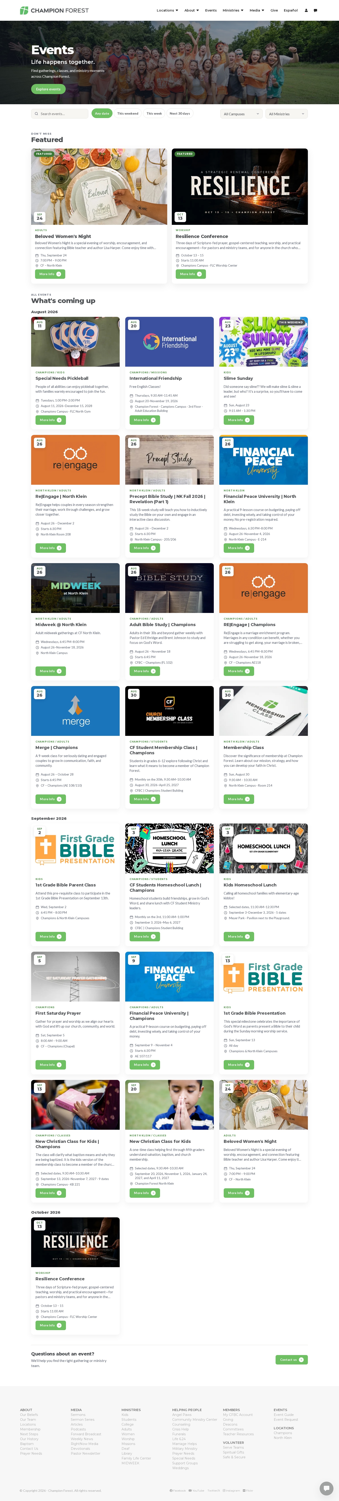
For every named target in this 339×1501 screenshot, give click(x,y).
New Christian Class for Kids (160, 1141)
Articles (77, 1424)
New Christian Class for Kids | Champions (67, 1144)
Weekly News (82, 1439)
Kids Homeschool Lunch (250, 885)
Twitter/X (213, 1490)
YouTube (198, 1490)
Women (128, 1434)
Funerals (179, 1434)
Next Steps (29, 1434)
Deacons (230, 1424)
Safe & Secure (234, 1457)
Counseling (181, 1424)
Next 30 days (180, 113)
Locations (28, 1424)
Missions (128, 1444)
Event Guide (284, 1415)
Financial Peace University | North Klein (260, 499)
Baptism (27, 1444)
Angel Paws (181, 1415)
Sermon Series (82, 1420)
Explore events (48, 89)
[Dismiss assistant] (332, 1481)
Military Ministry (184, 1449)
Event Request (286, 1420)
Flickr (249, 1490)
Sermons (78, 1415)
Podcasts (78, 1429)
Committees (233, 1429)
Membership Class (244, 747)
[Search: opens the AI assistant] (315, 10)
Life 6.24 (179, 1439)
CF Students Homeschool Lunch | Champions (165, 888)
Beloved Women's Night (63, 236)
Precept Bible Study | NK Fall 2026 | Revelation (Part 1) (167, 499)
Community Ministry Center (194, 1420)
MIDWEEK (130, 1463)
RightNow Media (84, 1444)
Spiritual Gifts (233, 1452)
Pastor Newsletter (85, 1453)
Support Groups (185, 1463)
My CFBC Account (238, 1415)
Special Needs (183, 1458)
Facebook (179, 1490)
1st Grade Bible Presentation (254, 1013)
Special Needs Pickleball (62, 378)
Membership (30, 1429)
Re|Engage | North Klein (61, 496)
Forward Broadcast (86, 1434)
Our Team (28, 1420)
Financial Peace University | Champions (159, 1016)
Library (127, 1453)
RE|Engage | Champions (249, 624)
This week (154, 113)
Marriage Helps (184, 1444)
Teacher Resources (238, 1434)
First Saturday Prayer (58, 1013)
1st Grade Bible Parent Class (66, 885)
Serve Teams (233, 1447)
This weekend (127, 113)
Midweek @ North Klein (61, 624)
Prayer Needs (31, 1453)
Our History (29, 1439)
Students (129, 1420)
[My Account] (305, 10)
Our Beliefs (29, 1415)
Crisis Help (180, 1429)
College (128, 1424)
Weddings (180, 1468)
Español (291, 10)
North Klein (283, 1438)
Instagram (232, 1490)
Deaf (125, 1449)
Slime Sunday (238, 378)
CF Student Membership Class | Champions (163, 750)
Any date (102, 113)
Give (274, 10)
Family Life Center (136, 1458)
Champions (283, 1433)
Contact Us (29, 1449)
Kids (125, 1415)
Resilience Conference (202, 236)
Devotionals (80, 1449)
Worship (128, 1439)
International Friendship (156, 378)
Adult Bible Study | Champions (163, 624)
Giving (228, 1420)
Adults (127, 1429)
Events (211, 10)
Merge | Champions (57, 747)
